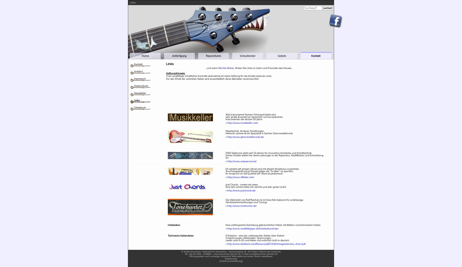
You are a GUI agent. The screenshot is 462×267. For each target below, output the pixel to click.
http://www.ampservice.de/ (242, 161)
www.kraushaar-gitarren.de (227, 254)
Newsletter (140, 93)
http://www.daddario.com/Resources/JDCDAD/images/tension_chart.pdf (266, 243)
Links (137, 100)
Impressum (140, 78)
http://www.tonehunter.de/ (242, 205)
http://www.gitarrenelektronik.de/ (245, 136)
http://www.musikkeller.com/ (242, 122)
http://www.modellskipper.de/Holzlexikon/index (252, 228)
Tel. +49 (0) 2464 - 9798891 (198, 254)
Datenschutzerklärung (231, 261)
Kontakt (138, 64)
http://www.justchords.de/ (241, 190)
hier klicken (228, 68)
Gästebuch (140, 107)
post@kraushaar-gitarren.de (263, 254)
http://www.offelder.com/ (240, 177)
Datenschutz (141, 85)
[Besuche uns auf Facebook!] (335, 21)
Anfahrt (138, 71)
